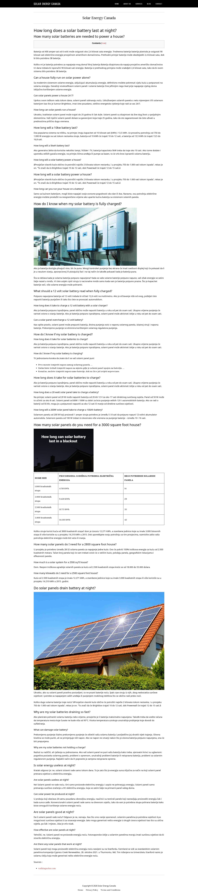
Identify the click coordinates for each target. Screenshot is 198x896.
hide (104, 43)
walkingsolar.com (47, 868)
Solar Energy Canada (47, 4)
